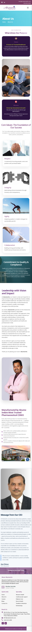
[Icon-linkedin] (6, 623)
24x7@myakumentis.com (25, 1)
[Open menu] (27, 7)
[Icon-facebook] (3, 623)
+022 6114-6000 (27, 3)
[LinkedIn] (4, 2)
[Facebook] (2, 2)
